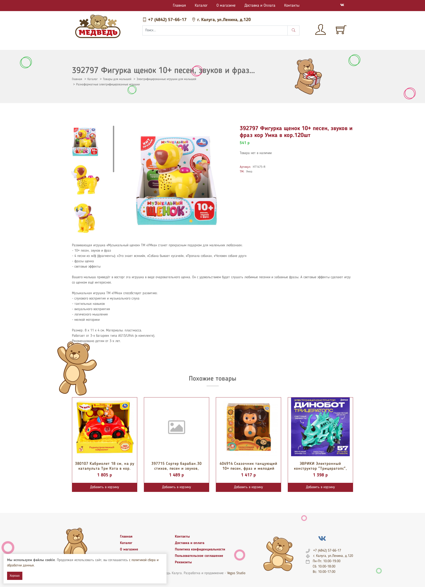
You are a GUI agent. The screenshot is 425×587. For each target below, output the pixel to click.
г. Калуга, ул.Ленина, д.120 (223, 20)
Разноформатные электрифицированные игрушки (108, 84)
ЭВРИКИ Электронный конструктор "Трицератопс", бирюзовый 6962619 (320, 468)
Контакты (291, 6)
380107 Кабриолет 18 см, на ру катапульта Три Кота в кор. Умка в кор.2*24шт (104, 468)
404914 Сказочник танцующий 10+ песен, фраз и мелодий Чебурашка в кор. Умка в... (248, 468)
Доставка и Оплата (259, 6)
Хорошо (15, 575)
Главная (179, 6)
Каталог (201, 6)
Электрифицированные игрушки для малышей (166, 79)
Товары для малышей (117, 79)
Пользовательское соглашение (199, 556)
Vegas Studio (236, 573)
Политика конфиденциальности (200, 549)
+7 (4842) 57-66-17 (167, 20)
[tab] (85, 141)
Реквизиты (183, 562)
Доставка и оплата (189, 543)
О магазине (226, 6)
